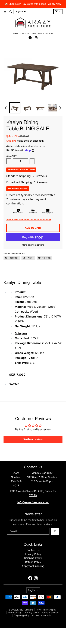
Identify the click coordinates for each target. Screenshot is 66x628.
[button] (14, 107)
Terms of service (50, 612)
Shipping (11, 140)
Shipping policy (21, 615)
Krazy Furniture (25, 609)
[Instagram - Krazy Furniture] (36, 38)
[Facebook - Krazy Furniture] (30, 38)
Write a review (33, 439)
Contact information (42, 615)
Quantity (11, 156)
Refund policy (14, 612)
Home (15, 33)
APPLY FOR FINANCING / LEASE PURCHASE (28, 219)
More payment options (33, 244)
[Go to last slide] (6, 107)
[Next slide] (60, 107)
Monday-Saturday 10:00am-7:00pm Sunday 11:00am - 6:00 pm (42, 477)
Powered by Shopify (46, 609)
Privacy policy (31, 612)
